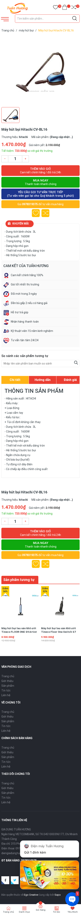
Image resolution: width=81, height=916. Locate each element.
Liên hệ (5, 695)
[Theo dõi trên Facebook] (5, 880)
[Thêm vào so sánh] (45, 213)
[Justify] (74, 19)
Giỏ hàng (40, 910)
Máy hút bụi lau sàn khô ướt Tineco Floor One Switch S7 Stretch (58, 632)
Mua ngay (40, 182)
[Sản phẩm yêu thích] (55, 8)
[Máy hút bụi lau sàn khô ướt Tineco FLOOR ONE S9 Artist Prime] (20, 605)
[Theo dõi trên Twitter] (15, 880)
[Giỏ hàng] (64, 8)
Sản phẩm (7, 685)
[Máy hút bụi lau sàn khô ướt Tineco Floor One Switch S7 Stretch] (60, 605)
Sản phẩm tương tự (18, 580)
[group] (40, 70)
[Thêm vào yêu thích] (36, 213)
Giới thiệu (7, 681)
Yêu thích (73, 912)
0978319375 (30, 204)
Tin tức (6, 690)
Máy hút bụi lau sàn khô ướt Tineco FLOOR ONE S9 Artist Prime (19, 632)
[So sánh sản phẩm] (73, 8)
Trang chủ (7, 676)
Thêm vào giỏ (40, 170)
